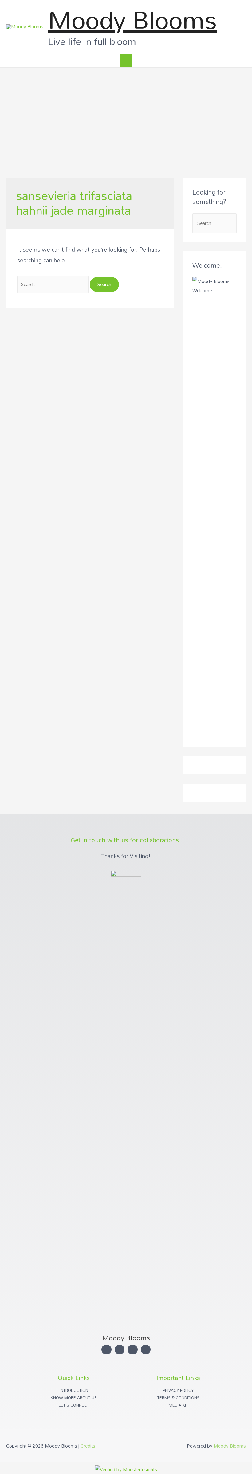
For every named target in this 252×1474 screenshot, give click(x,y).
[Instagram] (106, 1350)
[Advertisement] (126, 114)
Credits (88, 1445)
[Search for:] (53, 284)
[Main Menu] (126, 60)
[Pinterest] (146, 1350)
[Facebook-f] (120, 1350)
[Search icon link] (234, 26)
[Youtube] (133, 1350)
